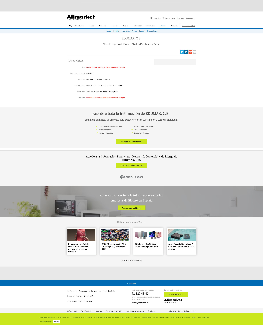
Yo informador (86, 311)
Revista (141, 31)
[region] (131, 319)
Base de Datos (170, 18)
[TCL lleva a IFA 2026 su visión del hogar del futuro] (148, 241)
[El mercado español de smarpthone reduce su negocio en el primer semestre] (81, 241)
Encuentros (157, 18)
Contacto (99, 311)
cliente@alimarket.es (140, 302)
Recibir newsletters (188, 26)
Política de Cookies (184, 311)
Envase (91, 26)
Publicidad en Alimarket (114, 311)
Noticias (116, 31)
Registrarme (190, 18)
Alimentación (79, 26)
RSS (195, 311)
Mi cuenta (180, 18)
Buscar (70, 25)
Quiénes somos (72, 311)
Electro (162, 26)
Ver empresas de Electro (131, 208)
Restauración (137, 26)
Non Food (102, 26)
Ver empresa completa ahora (131, 142)
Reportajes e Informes (129, 31)
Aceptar (56, 321)
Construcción (150, 26)
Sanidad (174, 26)
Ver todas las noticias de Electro (131, 260)
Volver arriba (131, 283)
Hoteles (125, 26)
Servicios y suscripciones (135, 311)
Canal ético (152, 311)
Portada (108, 31)
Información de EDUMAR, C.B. (132, 165)
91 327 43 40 (140, 293)
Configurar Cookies (45, 321)
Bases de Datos (152, 31)
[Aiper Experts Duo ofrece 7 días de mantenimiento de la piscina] (181, 241)
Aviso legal (172, 311)
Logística (114, 26)
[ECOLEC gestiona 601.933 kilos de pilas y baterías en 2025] (115, 241)
